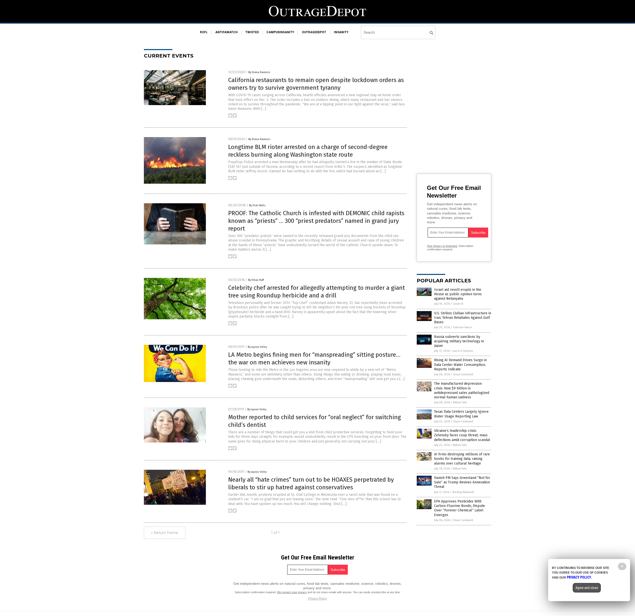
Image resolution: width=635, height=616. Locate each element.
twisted (252, 32)
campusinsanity (280, 32)
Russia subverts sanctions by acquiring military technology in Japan (459, 341)
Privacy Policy (317, 598)
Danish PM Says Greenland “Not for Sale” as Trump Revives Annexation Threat (462, 482)
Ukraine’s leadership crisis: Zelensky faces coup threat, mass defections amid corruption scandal (462, 435)
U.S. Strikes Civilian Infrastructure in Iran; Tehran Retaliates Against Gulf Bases (462, 317)
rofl (204, 32)
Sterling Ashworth (463, 492)
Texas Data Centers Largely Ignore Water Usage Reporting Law (461, 414)
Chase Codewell (463, 374)
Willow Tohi (460, 402)
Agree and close (586, 588)
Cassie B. (458, 303)
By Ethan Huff (256, 280)
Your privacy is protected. (442, 245)
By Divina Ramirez (259, 72)
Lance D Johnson (462, 350)
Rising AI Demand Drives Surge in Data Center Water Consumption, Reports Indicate (460, 364)
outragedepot (314, 32)
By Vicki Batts (257, 205)
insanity (341, 32)
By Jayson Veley (257, 347)
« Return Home (164, 532)
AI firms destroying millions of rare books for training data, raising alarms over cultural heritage (462, 458)
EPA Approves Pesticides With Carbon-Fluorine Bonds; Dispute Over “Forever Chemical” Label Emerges (459, 508)
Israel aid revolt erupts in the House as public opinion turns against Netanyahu (458, 294)
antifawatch (226, 32)
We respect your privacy (292, 592)
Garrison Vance (462, 327)
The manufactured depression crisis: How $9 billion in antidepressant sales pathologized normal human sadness (461, 390)
